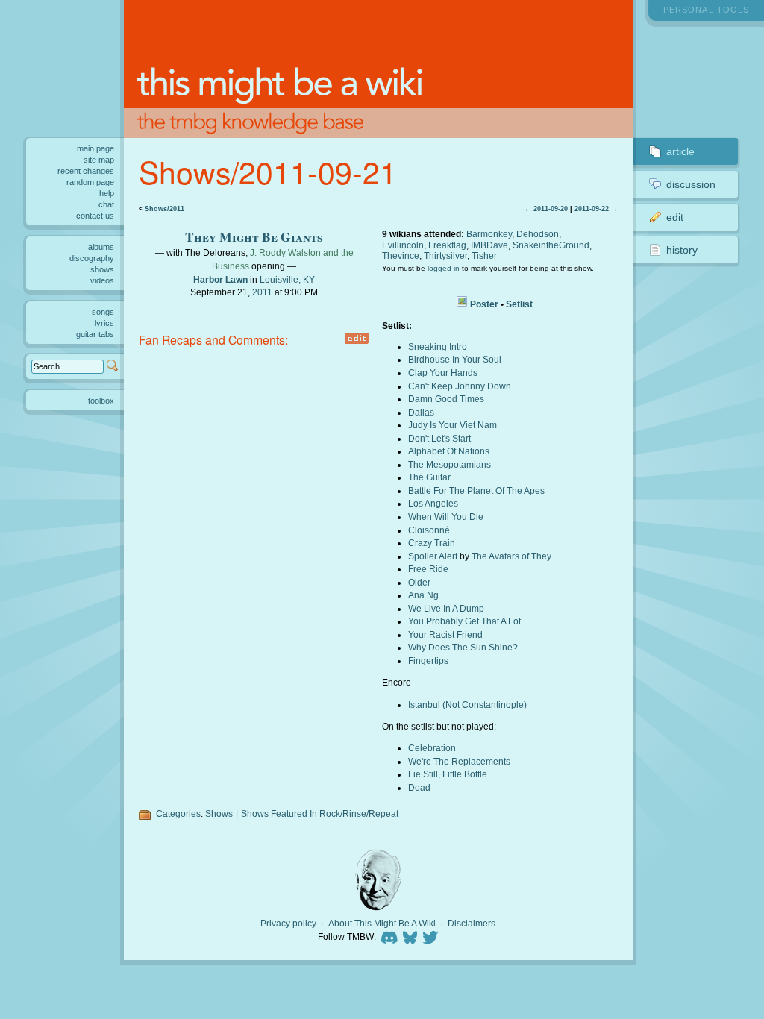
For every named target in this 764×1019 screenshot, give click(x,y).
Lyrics (104, 323)
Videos (102, 280)
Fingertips (428, 660)
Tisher (484, 255)
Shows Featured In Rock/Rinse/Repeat (319, 813)
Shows (219, 813)
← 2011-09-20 (546, 209)
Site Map (99, 159)
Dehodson (537, 234)
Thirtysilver (445, 255)
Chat (106, 204)
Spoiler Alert (432, 556)
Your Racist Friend (445, 634)
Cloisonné (429, 530)
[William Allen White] (378, 880)
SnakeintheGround (551, 245)
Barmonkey (489, 234)
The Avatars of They (511, 556)
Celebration (432, 748)
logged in (444, 268)
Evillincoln (403, 245)
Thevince (400, 255)
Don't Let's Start (439, 438)
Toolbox (101, 400)
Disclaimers (471, 923)
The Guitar (429, 477)
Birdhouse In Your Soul (454, 359)
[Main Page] (378, 69)
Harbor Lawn (220, 279)
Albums (101, 246)
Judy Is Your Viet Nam (452, 425)
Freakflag (447, 245)
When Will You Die (445, 516)
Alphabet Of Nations (448, 451)
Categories (178, 813)
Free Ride (428, 569)
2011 (262, 292)
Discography (91, 258)
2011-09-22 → (596, 209)
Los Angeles (433, 503)
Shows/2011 (164, 209)
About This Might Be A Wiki (382, 923)
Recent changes (85, 170)
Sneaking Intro (437, 346)
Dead (419, 787)
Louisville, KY (287, 279)
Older (419, 582)
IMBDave (489, 245)
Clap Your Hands (443, 372)
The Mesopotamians (449, 464)
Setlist (519, 304)
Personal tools (706, 9)
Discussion (691, 184)
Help (106, 193)
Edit (674, 217)
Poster (484, 304)
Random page (90, 182)
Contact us (95, 215)
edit (356, 338)
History (682, 250)
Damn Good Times (446, 399)
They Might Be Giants (254, 236)
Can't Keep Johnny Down (459, 386)
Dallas (421, 412)
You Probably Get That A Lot (464, 621)
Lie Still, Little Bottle (447, 774)
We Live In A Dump (446, 608)
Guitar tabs (95, 334)
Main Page (95, 148)
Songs (103, 311)
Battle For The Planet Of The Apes (476, 490)
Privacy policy (288, 923)
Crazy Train (431, 543)
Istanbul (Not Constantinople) (467, 704)
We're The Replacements (459, 761)
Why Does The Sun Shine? (463, 647)
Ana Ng (423, 595)
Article (680, 151)
